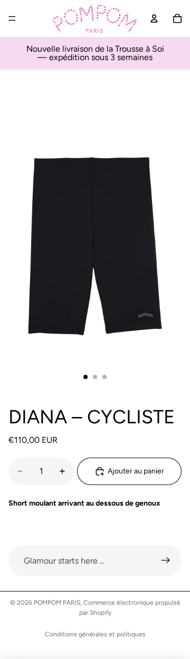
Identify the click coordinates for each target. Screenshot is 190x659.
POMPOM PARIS (57, 602)
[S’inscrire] (166, 561)
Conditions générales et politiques (95, 634)
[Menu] (12, 18)
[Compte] (154, 18)
